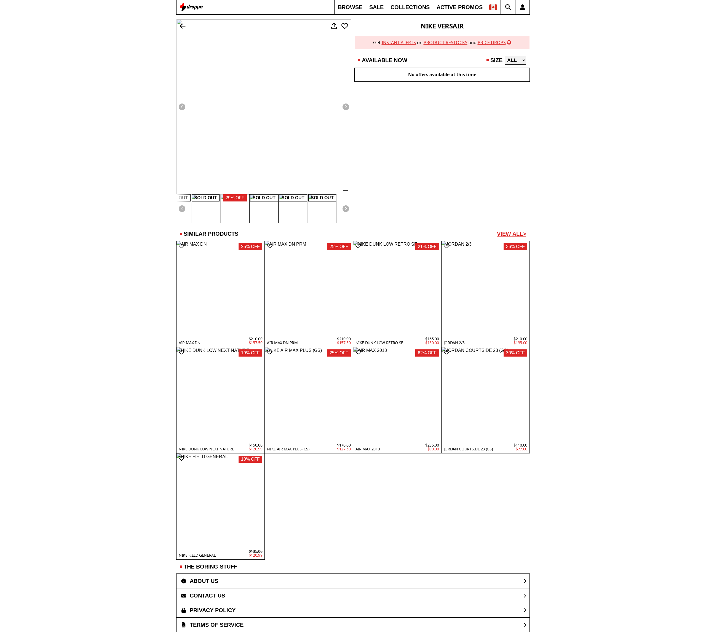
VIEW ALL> (511, 234)
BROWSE (350, 7)
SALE (376, 7)
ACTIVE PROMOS (460, 7)
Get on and (439, 42)
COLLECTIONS (410, 7)
